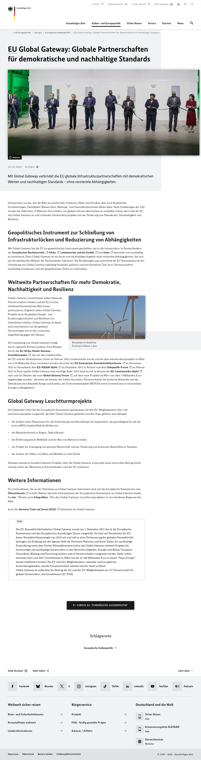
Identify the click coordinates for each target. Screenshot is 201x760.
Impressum (13, 754)
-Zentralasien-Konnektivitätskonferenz (98, 363)
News (180, 23)
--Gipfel (47, 367)
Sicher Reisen (134, 23)
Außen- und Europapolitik (106, 24)
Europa (38, 32)
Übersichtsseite (16, 493)
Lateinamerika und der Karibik (77, 252)
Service (152, 23)
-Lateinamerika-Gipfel (125, 371)
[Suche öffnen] (191, 23)
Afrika (52, 252)
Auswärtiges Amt (75, 23)
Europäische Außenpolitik (57, 32)
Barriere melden (45, 754)
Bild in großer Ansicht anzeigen (107, 317)
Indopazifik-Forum (117, 367)
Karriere (166, 23)
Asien (106, 252)
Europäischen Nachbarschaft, (28, 252)
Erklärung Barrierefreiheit (69, 754)
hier (14, 497)
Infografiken (41, 497)
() (37, 509)
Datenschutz (28, 754)
